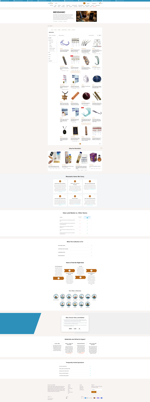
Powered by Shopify (50, 399)
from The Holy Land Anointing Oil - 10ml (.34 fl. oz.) (95, 166)
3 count (51, 168)
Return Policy (81, 386)
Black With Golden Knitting (85, 105)
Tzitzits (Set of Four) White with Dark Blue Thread (86, 86)
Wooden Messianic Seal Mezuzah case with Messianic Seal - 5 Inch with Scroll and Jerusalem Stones (86, 68)
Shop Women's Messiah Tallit (58, 275)
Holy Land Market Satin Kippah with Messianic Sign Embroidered (86, 103)
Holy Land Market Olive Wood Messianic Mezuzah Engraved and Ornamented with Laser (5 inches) (75, 104)
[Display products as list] (100, 35)
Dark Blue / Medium (74, 88)
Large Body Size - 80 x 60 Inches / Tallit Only (66, 89)
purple (99, 53)
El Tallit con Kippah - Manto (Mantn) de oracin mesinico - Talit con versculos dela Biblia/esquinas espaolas (64, 120)
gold (97, 53)
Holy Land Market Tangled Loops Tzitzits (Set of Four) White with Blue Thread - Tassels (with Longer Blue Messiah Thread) (96, 120)
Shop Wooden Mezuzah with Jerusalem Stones (91, 283)
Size (49, 52)
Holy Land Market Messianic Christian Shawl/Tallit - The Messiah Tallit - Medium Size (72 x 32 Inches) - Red (96, 139)
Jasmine (92, 168)
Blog (68, 389)
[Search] (84, 3)
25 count (59, 168)
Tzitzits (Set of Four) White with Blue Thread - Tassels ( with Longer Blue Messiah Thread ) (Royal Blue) (64, 51)
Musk (94, 168)
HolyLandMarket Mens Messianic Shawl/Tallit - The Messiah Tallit (75, 68)
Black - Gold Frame (63, 70)
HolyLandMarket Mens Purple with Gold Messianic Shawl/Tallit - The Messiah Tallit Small (75, 120)
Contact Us (69, 387)
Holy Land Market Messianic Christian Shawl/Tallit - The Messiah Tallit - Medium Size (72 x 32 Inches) (75, 51)
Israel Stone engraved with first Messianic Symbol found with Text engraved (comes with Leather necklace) (64, 139)
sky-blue (95, 53)
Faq (68, 393)
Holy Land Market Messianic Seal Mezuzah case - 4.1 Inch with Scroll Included (64, 68)
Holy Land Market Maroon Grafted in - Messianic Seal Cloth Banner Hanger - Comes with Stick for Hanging (75, 139)
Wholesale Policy (82, 389)
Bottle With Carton (69, 168)
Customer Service (70, 388)
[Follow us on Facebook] (66, 398)
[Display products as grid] (99, 35)
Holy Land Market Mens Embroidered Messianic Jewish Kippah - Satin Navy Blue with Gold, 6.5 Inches (96, 87)
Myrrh (96, 168)
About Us (69, 386)
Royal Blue (89, 53)
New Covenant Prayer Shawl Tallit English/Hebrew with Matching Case (75, 86)
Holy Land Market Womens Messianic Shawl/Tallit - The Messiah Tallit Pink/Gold (64, 87)
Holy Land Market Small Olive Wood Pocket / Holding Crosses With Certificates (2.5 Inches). (53, 166)
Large (75, 122)
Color (50, 54)
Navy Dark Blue (84, 53)
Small (73, 122)
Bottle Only (65, 168)
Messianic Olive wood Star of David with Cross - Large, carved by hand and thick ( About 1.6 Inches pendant (64, 104)
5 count (53, 168)
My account (94, 3)
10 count (56, 168)
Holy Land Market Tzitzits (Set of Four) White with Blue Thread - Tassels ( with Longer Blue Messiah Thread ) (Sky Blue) (86, 120)
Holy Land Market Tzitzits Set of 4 (96, 67)
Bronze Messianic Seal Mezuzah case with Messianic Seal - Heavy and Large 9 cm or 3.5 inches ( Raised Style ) (96, 104)
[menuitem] (51, 5)
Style (49, 56)
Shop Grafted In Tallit (75, 191)
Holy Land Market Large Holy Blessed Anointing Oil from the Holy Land (67, 166)
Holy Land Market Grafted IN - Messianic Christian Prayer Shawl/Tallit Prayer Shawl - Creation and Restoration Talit (96, 51)
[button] (75, 72)
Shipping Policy (81, 387)
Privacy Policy (81, 388)
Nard (99, 168)
